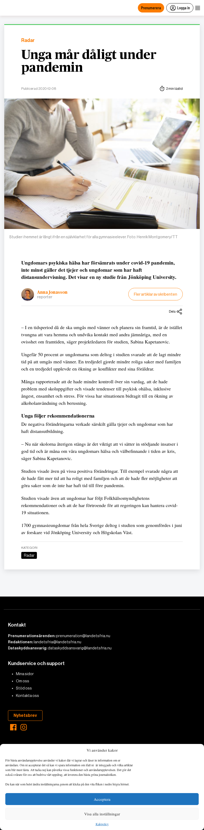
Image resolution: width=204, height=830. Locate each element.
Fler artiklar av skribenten (155, 294)
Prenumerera (151, 7)
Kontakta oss (27, 695)
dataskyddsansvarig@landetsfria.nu (80, 648)
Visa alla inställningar (102, 813)
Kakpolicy (102, 824)
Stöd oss (24, 688)
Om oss (22, 681)
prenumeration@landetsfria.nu (83, 636)
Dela (172, 311)
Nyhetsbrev (25, 715)
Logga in (183, 7)
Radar (28, 40)
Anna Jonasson (52, 292)
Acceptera (102, 799)
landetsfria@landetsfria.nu (57, 642)
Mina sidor (25, 674)
